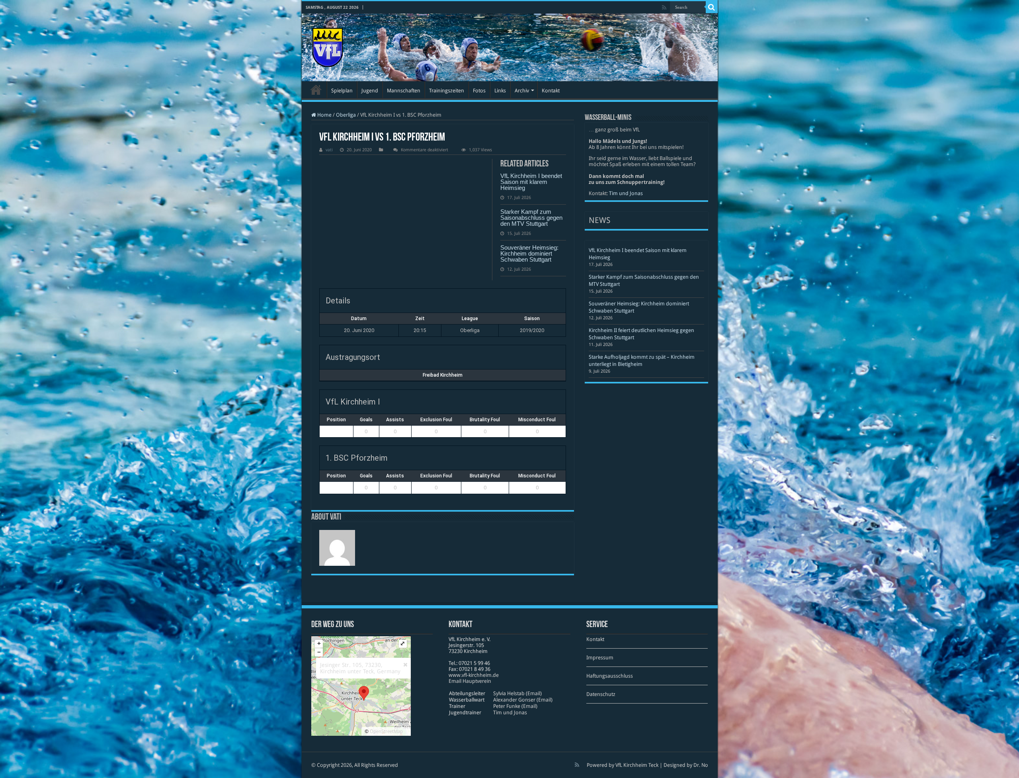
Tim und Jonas (626, 193)
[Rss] (664, 7)
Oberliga (346, 115)
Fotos (479, 91)
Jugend (369, 91)
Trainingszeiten (446, 91)
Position (336, 419)
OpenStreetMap (386, 731)
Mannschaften (403, 91)
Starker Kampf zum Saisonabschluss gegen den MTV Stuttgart (531, 217)
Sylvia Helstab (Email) (517, 693)
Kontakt (551, 91)
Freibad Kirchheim (443, 375)
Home (324, 115)
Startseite (316, 89)
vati (329, 149)
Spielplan (342, 91)
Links (500, 91)
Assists (395, 419)
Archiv (522, 91)
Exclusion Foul (436, 419)
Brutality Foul (485, 419)
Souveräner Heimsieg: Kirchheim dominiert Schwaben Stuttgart (529, 253)
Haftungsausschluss (609, 676)
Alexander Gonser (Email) (522, 700)
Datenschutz (600, 694)
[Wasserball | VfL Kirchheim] (327, 45)
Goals (366, 419)
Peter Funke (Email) (515, 706)
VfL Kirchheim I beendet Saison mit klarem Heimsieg (531, 181)
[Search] (712, 7)
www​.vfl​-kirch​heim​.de (474, 675)
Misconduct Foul (537, 419)
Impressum (599, 658)
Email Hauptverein (470, 681)
